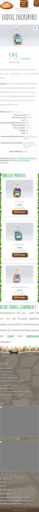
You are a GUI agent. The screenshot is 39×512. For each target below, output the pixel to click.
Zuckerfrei (4, 162)
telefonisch (32, 335)
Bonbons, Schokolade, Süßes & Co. (24, 9)
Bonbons (16, 160)
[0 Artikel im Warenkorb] (36, 3)
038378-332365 (17, 394)
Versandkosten (25, 58)
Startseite (18, 9)
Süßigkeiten (25, 160)
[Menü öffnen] (23, 3)
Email (10, 335)
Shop (23, 9)
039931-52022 (16, 381)
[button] (35, 28)
